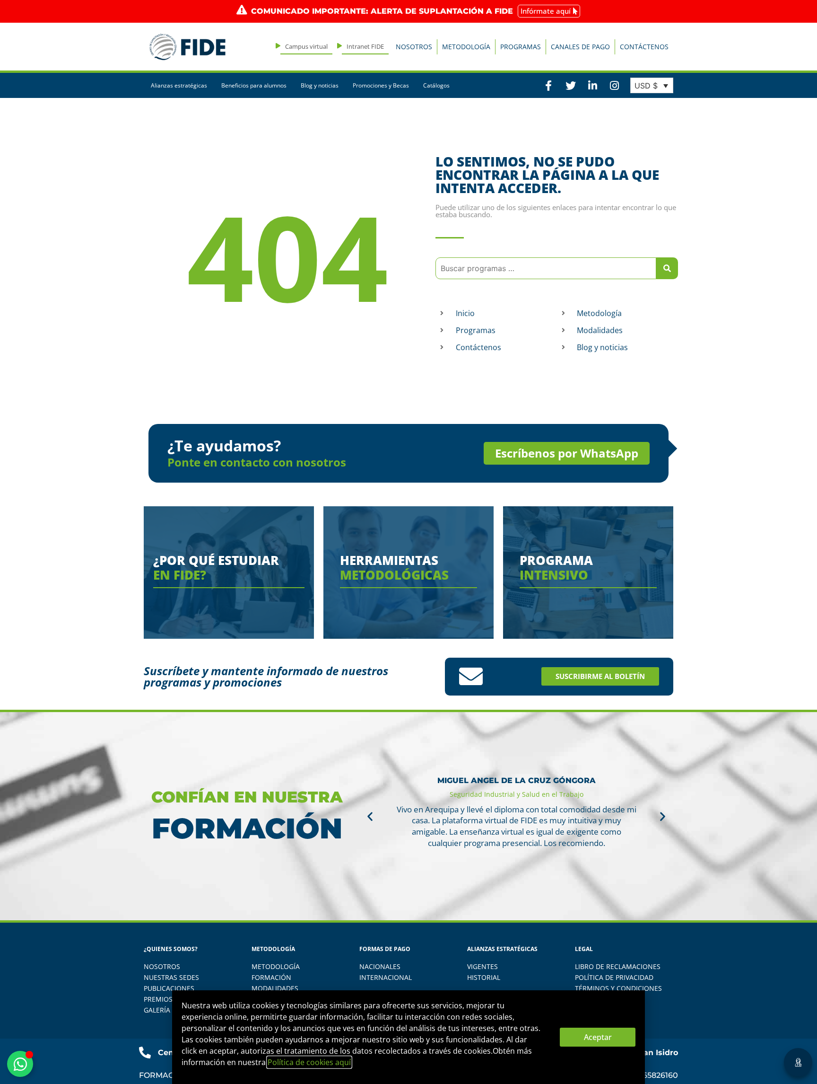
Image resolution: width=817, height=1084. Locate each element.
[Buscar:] (545, 268)
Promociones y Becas (381, 85)
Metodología (466, 46)
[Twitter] (570, 85)
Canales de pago (580, 46)
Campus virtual (306, 46)
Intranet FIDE (365, 46)
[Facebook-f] (548, 85)
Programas (520, 46)
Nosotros (414, 46)
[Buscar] (667, 268)
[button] (370, 816)
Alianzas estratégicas (179, 85)
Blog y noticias (320, 85)
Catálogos (436, 85)
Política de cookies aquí (309, 1062)
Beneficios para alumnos (254, 85)
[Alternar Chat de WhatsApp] (20, 1064)
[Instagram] (614, 85)
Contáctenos (644, 46)
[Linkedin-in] (592, 85)
